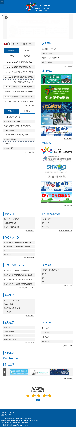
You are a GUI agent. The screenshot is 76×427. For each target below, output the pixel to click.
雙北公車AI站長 (47, 53)
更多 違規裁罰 (30, 343)
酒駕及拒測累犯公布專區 (12, 121)
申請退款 (7, 327)
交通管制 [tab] (11, 56)
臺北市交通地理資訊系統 (12, 308)
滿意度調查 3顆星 (39, 395)
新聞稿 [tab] (27, 50)
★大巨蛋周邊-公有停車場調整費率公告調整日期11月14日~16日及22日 (20, 72)
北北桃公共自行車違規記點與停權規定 (16, 270)
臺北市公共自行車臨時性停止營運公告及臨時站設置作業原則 (19, 275)
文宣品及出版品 (9, 130)
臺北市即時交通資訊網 (11, 219)
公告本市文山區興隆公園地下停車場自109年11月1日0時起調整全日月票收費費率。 (20, 101)
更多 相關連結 (68, 205)
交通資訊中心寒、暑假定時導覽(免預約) (17, 246)
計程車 (44, 274)
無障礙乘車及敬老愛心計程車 (51, 270)
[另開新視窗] (56, 93)
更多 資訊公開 (30, 152)
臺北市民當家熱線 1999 (8, 420)
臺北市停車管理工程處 (11, 300)
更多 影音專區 (68, 66)
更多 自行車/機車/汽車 (65, 230)
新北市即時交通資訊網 (11, 227)
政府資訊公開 (8, 148)
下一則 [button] (71, 26)
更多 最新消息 (30, 105)
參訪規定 (7, 250)
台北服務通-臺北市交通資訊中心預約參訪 (17, 242)
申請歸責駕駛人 (9, 331)
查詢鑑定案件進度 (10, 339)
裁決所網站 (45, 328)
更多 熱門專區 (68, 138)
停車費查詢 (7, 312)
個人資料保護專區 (10, 139)
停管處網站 (45, 341)
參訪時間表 (7, 254)
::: (0, 14)
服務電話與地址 (33, 420)
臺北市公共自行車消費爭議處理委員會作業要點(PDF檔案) (19, 284)
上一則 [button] (5, 26)
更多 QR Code (67, 345)
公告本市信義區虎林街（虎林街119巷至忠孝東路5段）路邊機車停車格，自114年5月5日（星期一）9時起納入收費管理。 (20, 77)
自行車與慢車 (46, 227)
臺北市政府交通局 (38, 6)
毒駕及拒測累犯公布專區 (12, 117)
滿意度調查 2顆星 (33, 395)
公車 (43, 282)
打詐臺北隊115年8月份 (49, 49)
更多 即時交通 (30, 230)
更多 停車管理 (30, 315)
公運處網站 (45, 332)
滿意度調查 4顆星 (44, 395)
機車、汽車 (45, 223)
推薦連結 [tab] (27, 111)
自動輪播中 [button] (6, 17)
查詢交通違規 (8, 335)
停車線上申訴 (8, 304)
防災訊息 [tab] (27, 56)
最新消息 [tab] (11, 50)
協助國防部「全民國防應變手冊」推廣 (20, 87)
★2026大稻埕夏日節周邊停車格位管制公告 (20, 62)
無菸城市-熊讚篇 (47, 62)
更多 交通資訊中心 (29, 258)
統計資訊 (7, 143)
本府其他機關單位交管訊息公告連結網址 (17, 126)
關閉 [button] (2, 2)
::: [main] (2, 15)
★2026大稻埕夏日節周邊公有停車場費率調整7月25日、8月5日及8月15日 (20, 67)
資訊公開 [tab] (11, 111)
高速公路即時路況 (10, 223)
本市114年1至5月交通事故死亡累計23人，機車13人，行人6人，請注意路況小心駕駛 (24, 44)
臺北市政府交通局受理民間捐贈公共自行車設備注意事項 (19, 279)
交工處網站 (45, 337)
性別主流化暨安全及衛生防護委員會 (16, 135)
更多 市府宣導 (68, 379)
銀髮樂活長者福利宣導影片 (50, 58)
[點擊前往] (38, 26)
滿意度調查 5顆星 (50, 395)
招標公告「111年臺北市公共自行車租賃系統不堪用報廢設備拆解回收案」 (20, 96)
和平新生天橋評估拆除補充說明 (19, 82)
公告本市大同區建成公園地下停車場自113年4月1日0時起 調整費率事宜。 (20, 92)
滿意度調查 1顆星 (28, 395)
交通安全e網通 (46, 219)
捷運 (43, 278)
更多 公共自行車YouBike (27, 288)
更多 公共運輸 (68, 285)
